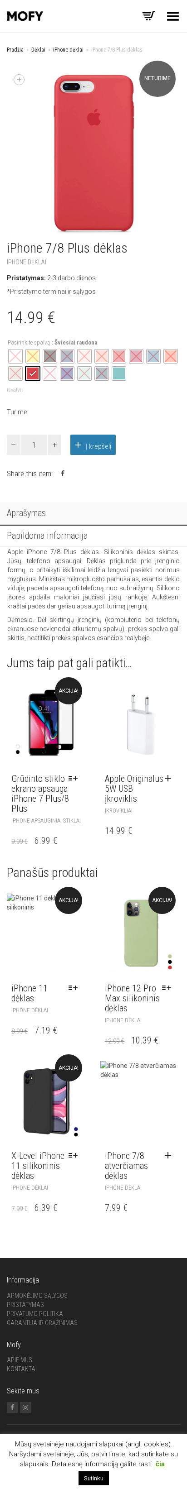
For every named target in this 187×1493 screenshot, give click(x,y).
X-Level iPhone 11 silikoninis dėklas (37, 1165)
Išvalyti (15, 390)
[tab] (93, 514)
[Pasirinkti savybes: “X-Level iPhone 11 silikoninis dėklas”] (75, 1155)
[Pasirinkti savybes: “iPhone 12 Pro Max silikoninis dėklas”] (169, 988)
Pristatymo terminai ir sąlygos (53, 291)
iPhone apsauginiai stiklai (46, 820)
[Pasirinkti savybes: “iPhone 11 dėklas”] (75, 988)
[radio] (32, 373)
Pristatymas (25, 1304)
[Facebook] (12, 1407)
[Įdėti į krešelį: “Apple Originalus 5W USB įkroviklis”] (170, 778)
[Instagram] (25, 1407)
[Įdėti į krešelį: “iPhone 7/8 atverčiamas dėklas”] (170, 1155)
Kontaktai (22, 1369)
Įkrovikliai (119, 810)
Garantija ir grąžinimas (42, 1322)
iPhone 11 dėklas (29, 993)
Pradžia (15, 50)
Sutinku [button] (93, 1478)
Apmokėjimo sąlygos (37, 1295)
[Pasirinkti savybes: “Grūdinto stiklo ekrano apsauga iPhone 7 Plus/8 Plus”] (75, 778)
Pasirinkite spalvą (29, 342)
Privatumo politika (35, 1313)
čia (160, 1464)
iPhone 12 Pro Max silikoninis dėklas (132, 998)
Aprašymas (26, 512)
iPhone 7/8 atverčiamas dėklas (126, 1165)
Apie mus (19, 1360)
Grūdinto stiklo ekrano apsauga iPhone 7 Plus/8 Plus (40, 793)
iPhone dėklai (68, 50)
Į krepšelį (98, 446)
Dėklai (38, 50)
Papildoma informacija (47, 535)
